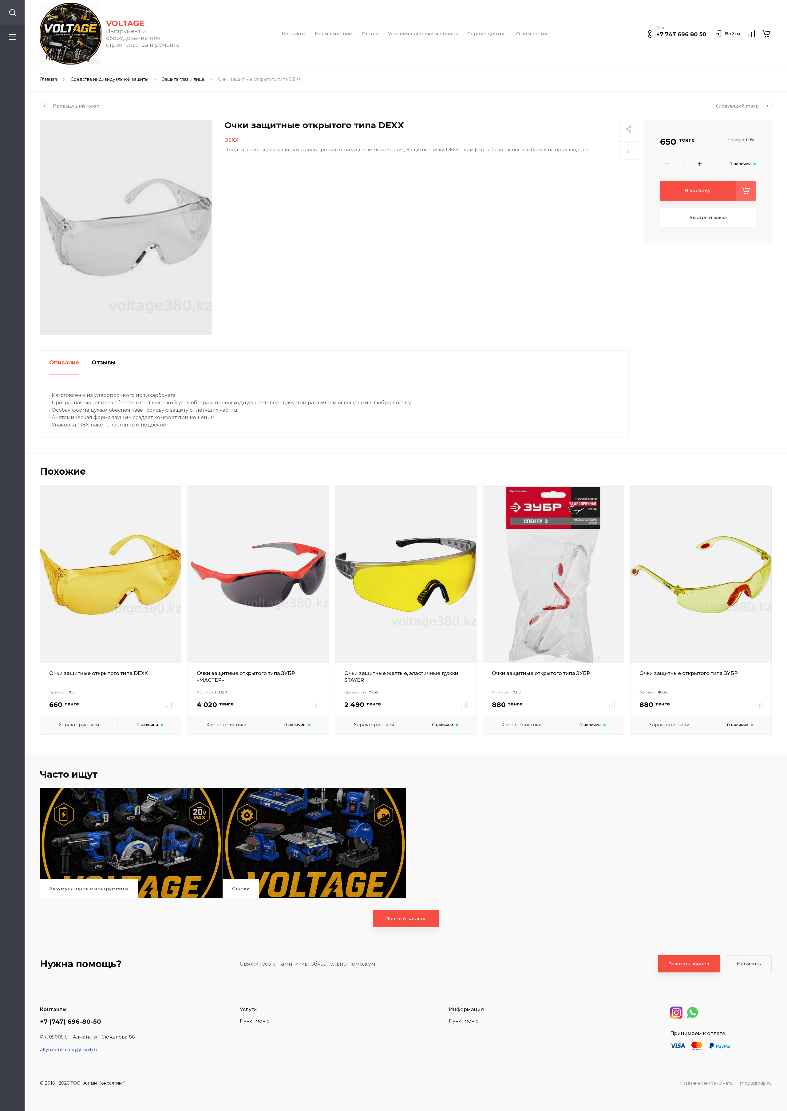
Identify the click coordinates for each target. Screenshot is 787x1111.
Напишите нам (334, 34)
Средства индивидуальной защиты (109, 79)
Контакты (294, 34)
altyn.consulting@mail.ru (68, 1049)
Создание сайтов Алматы (706, 1083)
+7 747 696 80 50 (681, 34)
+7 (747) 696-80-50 (70, 1021)
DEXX (231, 140)
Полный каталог (405, 918)
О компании (532, 34)
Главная (48, 79)
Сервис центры (487, 34)
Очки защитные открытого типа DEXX (98, 673)
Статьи (370, 34)
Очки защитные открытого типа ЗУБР (541, 673)
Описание (64, 362)
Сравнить (628, 150)
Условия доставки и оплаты (423, 34)
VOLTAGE (125, 23)
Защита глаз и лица (183, 79)
